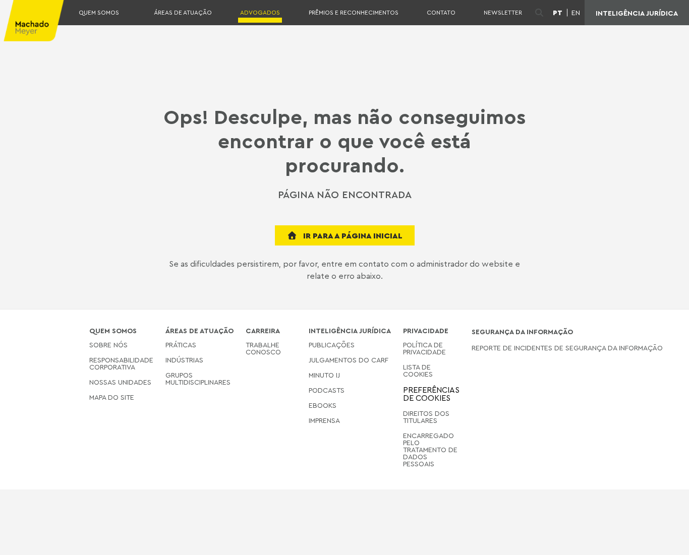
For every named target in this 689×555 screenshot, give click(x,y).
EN (575, 13)
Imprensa (324, 420)
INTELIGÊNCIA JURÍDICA (637, 13)
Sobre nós (108, 345)
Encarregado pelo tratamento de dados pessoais (430, 449)
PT (557, 13)
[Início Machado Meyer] (32, 20)
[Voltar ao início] (665, 539)
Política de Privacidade (424, 348)
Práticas (180, 345)
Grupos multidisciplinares (198, 378)
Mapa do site (111, 397)
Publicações (332, 345)
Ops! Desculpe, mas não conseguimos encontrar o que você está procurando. (344, 140)
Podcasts (326, 390)
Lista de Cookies (418, 370)
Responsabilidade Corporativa (121, 363)
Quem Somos (99, 12)
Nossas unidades (120, 382)
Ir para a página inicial (352, 235)
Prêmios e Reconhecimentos (353, 12)
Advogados (260, 12)
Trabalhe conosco (263, 348)
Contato (441, 12)
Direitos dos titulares (426, 416)
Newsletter (503, 12)
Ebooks (322, 405)
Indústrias (184, 359)
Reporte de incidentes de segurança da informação (567, 348)
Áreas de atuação (183, 12)
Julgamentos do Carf (348, 359)
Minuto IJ (324, 375)
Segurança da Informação (522, 332)
